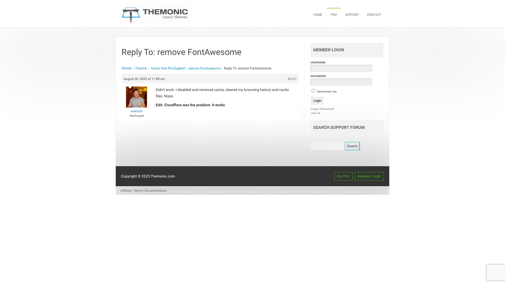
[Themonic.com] (155, 22)
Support (352, 15)
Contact (374, 15)
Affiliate (125, 190)
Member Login (369, 176)
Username (318, 62)
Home (317, 15)
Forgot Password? (322, 109)
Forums (141, 68)
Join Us (315, 113)
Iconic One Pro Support (168, 68)
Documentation (156, 190)
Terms (138, 190)
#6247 (292, 79)
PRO (334, 15)
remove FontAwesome (204, 68)
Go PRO (343, 176)
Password (318, 76)
